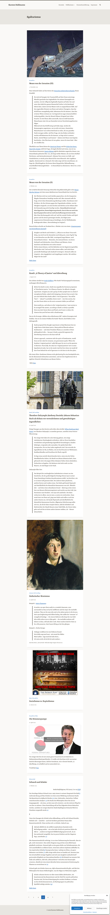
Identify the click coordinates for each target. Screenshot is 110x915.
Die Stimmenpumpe (38, 718)
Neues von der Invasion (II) (41, 182)
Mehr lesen (32, 260)
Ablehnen (89, 908)
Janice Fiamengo (41, 603)
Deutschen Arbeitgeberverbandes (64, 91)
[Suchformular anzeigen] (100, 5)
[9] (47, 864)
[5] (46, 837)
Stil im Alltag (36, 412)
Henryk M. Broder (35, 149)
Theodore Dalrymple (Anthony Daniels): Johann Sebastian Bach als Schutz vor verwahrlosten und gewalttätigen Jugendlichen (54, 418)
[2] (53, 798)
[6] (44, 850)
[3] (46, 801)
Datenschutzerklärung (87, 912)
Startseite (61, 5)
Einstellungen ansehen (101, 908)
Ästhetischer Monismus (39, 596)
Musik (30, 412)
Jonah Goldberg (49, 281)
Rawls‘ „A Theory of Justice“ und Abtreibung (48, 273)
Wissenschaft (32, 779)
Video (36, 716)
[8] (61, 857)
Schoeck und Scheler (38, 782)
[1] (79, 793)
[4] (47, 810)
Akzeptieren (77, 908)
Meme (30, 698)
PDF (79, 789)
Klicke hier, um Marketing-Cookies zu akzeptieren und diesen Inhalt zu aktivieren (55, 739)
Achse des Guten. (71, 146)
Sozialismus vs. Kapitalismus (41, 701)
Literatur (31, 593)
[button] (107, 895)
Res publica (31, 80)
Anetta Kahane (49, 151)
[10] (51, 884)
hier (34, 363)
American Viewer (55, 146)
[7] (44, 852)
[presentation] (55, 53)
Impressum (94, 912)
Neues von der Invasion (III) (41, 83)
